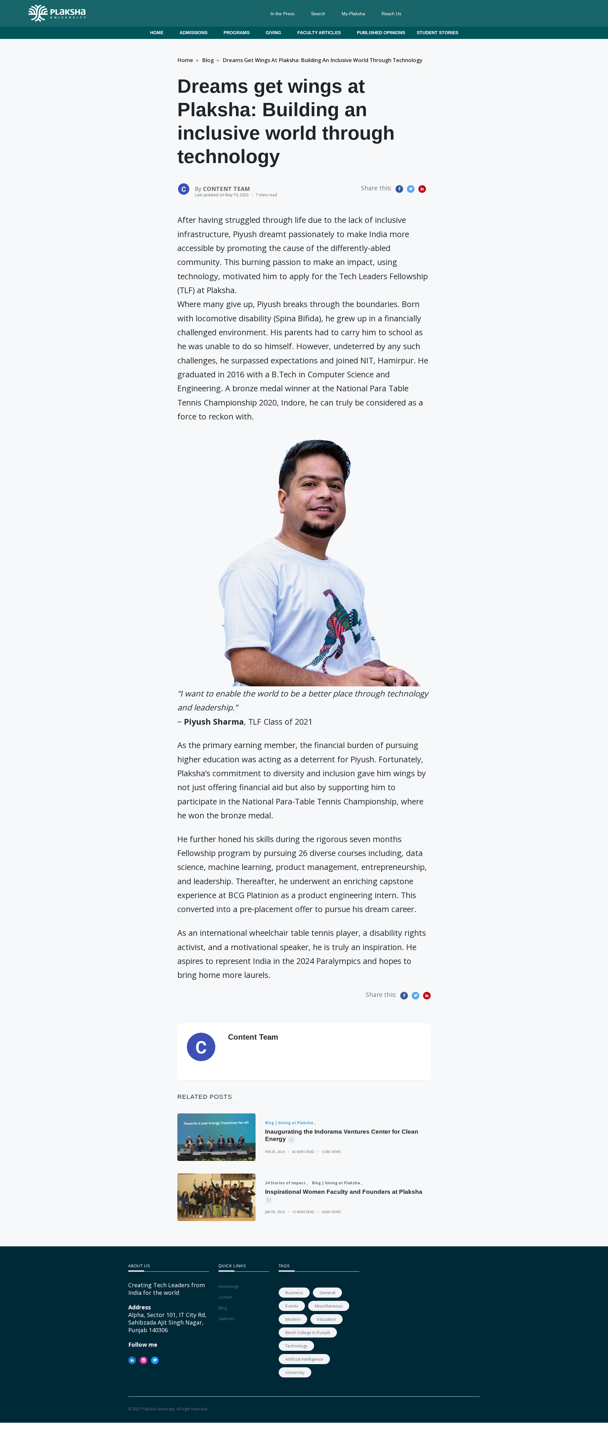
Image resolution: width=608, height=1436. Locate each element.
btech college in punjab (307, 1332)
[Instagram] (143, 1360)
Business (294, 1292)
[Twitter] (155, 1360)
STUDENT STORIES (437, 32)
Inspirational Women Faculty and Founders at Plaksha (343, 1191)
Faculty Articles (319, 32)
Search (318, 13)
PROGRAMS (237, 32)
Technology (296, 1346)
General (327, 1292)
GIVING (273, 32)
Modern (293, 1319)
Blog (208, 60)
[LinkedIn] (132, 1360)
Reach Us (391, 13)
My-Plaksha (353, 13)
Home (156, 32)
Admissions (193, 32)
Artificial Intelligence (304, 1359)
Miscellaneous (329, 1306)
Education (326, 1319)
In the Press (282, 13)
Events (291, 1306)
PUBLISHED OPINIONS (381, 32)
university (295, 1372)
